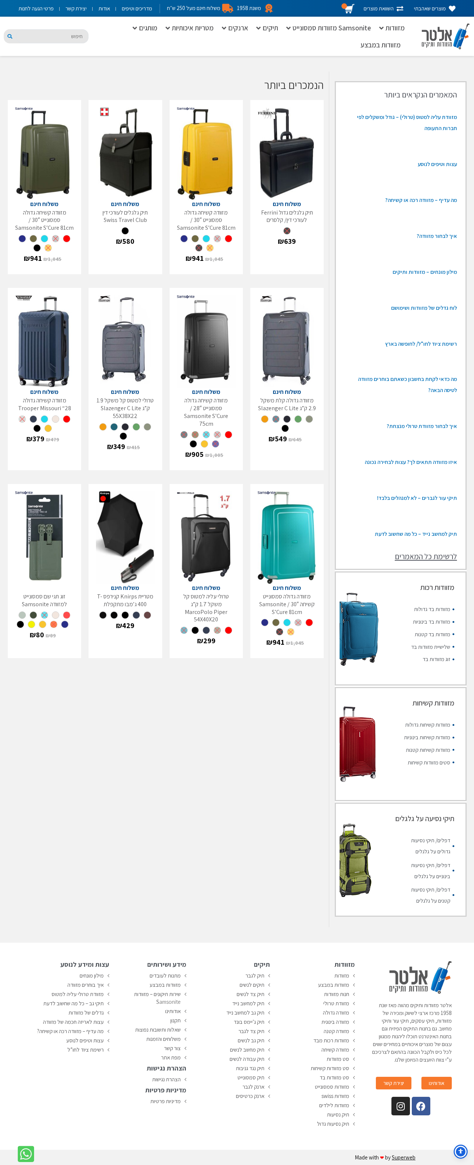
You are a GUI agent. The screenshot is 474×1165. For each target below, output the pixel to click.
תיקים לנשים (252, 984)
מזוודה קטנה (336, 1031)
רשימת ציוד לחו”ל (85, 1049)
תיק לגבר (255, 975)
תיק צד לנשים (250, 994)
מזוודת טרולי (336, 1003)
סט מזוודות (338, 1058)
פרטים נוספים (273, 262)
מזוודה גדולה (336, 1012)
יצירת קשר (76, 8)
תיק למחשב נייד (248, 1003)
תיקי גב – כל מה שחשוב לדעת (73, 1003)
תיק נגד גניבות (250, 1068)
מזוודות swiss (335, 1095)
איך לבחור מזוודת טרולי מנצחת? (422, 425)
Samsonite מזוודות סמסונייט (332, 27)
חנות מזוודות (336, 994)
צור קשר (172, 1048)
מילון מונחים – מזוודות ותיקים (425, 271)
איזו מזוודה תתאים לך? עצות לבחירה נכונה (411, 461)
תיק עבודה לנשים (247, 1058)
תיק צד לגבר (251, 1031)
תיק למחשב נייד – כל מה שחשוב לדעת (416, 533)
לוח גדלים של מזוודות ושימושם (424, 307)
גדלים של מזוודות (86, 1012)
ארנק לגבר (253, 1086)
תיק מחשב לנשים (247, 1049)
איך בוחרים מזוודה (85, 984)
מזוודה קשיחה (335, 1049)
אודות (104, 8)
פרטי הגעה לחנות (36, 8)
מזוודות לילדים (334, 1105)
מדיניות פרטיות (165, 1101)
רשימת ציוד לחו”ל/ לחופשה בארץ (421, 343)
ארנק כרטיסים (250, 1095)
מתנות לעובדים (165, 975)
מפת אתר (171, 1057)
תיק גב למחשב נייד (245, 1012)
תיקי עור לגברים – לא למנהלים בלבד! (417, 497)
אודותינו (173, 1011)
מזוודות (395, 27)
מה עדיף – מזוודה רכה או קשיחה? (421, 199)
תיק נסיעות (338, 1114)
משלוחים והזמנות (163, 1038)
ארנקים (238, 27)
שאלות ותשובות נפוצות (158, 1029)
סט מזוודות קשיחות (330, 1068)
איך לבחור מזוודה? (437, 235)
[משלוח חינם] (287, 153)
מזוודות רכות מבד (331, 1040)
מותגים (148, 27)
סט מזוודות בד (334, 1077)
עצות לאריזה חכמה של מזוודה (73, 1021)
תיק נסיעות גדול (333, 1123)
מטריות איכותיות (193, 27)
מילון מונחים (92, 975)
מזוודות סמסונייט (332, 1086)
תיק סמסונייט (250, 1077)
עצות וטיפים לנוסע (437, 163)
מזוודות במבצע (380, 44)
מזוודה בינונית (335, 1021)
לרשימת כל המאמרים (426, 556)
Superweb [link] (403, 1157)
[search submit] (10, 36)
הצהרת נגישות (166, 1079)
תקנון (175, 1020)
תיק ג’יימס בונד (249, 1021)
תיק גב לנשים (251, 1040)
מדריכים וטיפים (137, 8)
